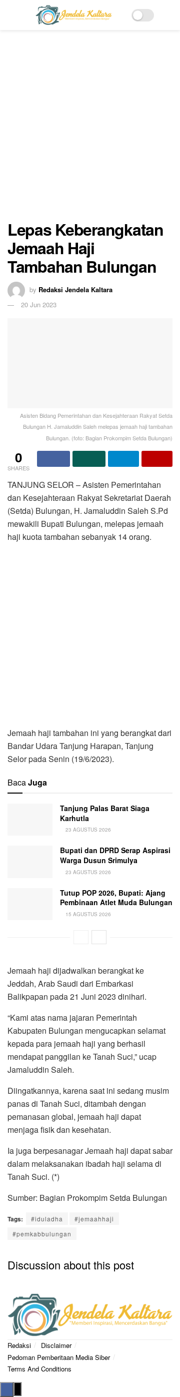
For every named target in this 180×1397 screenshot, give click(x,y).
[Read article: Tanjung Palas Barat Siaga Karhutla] (30, 820)
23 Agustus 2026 (87, 829)
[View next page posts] (99, 937)
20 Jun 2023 (38, 304)
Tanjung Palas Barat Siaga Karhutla (105, 813)
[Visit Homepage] (74, 15)
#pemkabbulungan (42, 1233)
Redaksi (19, 1345)
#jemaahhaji (94, 1218)
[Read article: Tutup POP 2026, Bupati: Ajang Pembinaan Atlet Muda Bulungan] (30, 904)
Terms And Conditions (40, 1368)
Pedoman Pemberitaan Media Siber (59, 1357)
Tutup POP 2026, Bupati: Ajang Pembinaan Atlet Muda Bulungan (116, 898)
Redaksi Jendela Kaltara (75, 289)
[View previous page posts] (81, 937)
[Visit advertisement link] (90, 130)
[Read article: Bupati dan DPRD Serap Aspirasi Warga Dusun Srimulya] (30, 862)
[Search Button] (168, 15)
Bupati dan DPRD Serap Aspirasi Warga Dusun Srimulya (115, 855)
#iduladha (47, 1218)
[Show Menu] (12, 15)
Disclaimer (56, 1345)
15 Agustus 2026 (87, 914)
